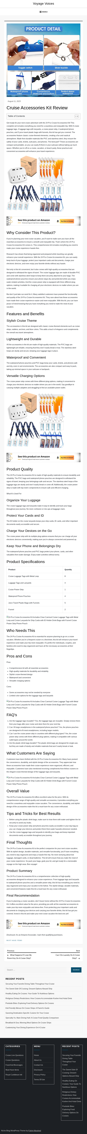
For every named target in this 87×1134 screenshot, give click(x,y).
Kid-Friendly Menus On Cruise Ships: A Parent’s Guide (27, 1008)
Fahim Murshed (34, 1131)
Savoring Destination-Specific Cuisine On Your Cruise (27, 1013)
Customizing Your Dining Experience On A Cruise (25, 1027)
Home (36, 1055)
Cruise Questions (12, 1060)
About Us (37, 1060)
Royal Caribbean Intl (14, 1075)
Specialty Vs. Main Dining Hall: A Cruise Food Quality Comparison (32, 1018)
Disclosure (38, 1070)
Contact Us (38, 1065)
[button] (43, 11)
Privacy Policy (39, 1075)
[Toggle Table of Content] (75, 116)
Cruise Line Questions (14, 1055)
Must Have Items (14, 940)
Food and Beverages (14, 1065)
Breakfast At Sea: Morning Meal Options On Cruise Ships (28, 1023)
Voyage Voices (43, 3)
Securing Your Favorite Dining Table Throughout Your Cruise (30, 984)
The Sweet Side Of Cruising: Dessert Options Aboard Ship (29, 989)
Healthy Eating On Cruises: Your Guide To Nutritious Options (30, 994)
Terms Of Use (39, 1080)
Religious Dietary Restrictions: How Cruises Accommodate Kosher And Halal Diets (39, 998)
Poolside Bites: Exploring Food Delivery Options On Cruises (30, 1003)
